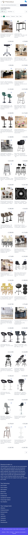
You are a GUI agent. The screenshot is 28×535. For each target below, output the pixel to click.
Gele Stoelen (4, 485)
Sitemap (14, 533)
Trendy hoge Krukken (5, 500)
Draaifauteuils (4, 495)
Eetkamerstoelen (5, 510)
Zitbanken (3, 508)
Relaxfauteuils (4, 522)
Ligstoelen (3, 516)
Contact (11, 532)
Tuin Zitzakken (4, 502)
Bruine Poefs (4, 493)
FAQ (7, 532)
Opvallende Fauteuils (6, 497)
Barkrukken (3, 491)
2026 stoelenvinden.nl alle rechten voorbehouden (14, 529)
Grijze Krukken (4, 487)
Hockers (2, 514)
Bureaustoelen (4, 512)
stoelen (3, 532)
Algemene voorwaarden (20, 532)
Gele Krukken (4, 489)
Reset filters (10, 11)
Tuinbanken (3, 518)
